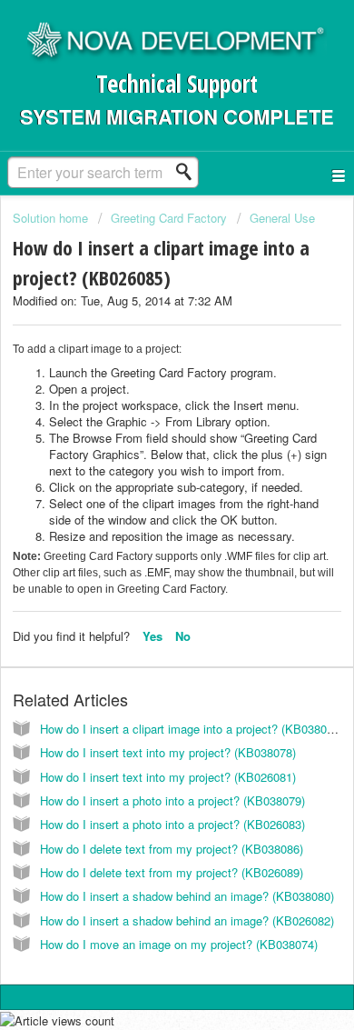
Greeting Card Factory (169, 217)
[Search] (188, 172)
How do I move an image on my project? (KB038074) (179, 944)
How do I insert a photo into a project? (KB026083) (172, 824)
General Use (282, 217)
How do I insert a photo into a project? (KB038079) (172, 800)
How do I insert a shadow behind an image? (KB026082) (187, 920)
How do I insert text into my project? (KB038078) (168, 752)
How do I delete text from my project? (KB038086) (171, 848)
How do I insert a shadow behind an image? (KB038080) (187, 896)
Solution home (52, 217)
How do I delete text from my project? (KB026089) (171, 872)
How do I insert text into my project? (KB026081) (168, 776)
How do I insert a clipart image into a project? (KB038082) (191, 728)
